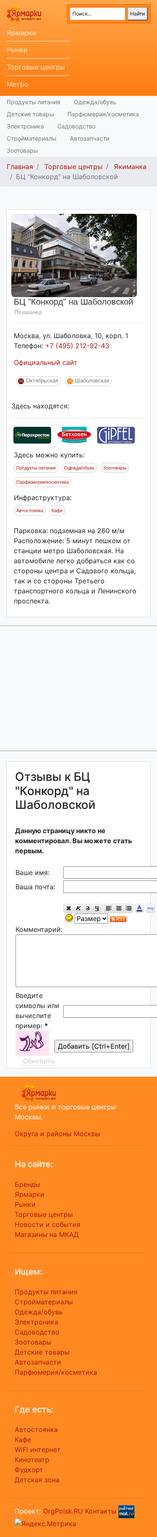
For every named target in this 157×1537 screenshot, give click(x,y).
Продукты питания (33, 101)
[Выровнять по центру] (119, 908)
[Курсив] (78, 908)
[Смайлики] (68, 918)
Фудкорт (29, 1469)
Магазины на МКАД (47, 1234)
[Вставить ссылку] (150, 908)
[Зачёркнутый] (88, 908)
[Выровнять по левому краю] (109, 908)
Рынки (17, 50)
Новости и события (47, 1224)
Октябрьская (42, 380)
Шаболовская (92, 380)
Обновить (39, 1061)
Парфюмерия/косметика (103, 114)
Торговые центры (36, 67)
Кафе (57, 510)
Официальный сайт (45, 362)
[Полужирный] (68, 908)
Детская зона (37, 1479)
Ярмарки (21, 32)
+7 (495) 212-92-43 (77, 345)
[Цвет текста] (139, 908)
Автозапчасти (89, 138)
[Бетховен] (74, 434)
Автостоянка (29, 510)
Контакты (100, 1511)
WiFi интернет (38, 1449)
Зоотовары (22, 150)
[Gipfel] (116, 434)
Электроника (25, 126)
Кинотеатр (32, 1459)
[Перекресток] (32, 434)
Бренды (27, 1184)
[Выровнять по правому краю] (129, 908)
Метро (17, 84)
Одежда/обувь (95, 101)
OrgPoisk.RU (63, 1511)
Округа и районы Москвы (57, 1133)
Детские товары (30, 114)
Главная (20, 166)
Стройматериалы (32, 138)
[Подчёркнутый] (98, 908)
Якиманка (130, 166)
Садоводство (76, 126)
